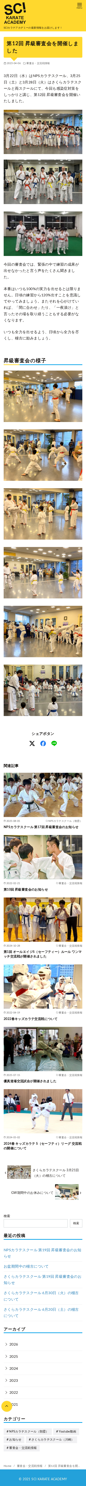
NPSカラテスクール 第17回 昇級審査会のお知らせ (41, 827)
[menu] (79, 5)
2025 (13, 1356)
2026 (13, 1344)
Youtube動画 (67, 1431)
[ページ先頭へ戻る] (6, 1406)
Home (8, 1466)
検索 (7, 1216)
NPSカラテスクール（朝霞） (29, 1431)
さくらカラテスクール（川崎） (52, 1439)
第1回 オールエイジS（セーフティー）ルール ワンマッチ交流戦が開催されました (43, 954)
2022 (13, 1392)
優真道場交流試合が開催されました (30, 1081)
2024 (13, 1368)
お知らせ (15, 1439)
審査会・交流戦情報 (38, 63)
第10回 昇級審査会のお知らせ (26, 889)
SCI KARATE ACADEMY (49, 1479)
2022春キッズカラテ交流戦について (31, 1019)
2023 (13, 1380)
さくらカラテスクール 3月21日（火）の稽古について (56, 1172)
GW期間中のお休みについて (32, 1193)
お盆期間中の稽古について (26, 1266)
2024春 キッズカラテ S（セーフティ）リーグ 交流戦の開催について (43, 1146)
